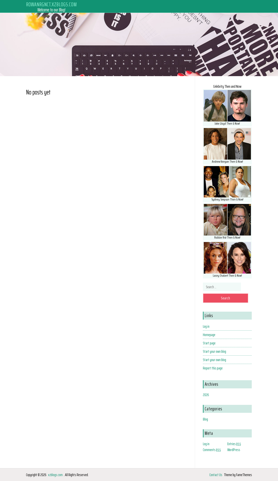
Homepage (209, 335)
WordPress (233, 450)
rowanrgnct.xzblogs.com (51, 4)
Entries (234, 444)
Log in (206, 326)
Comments (212, 450)
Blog (205, 419)
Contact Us (215, 475)
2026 (206, 395)
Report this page (213, 368)
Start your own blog (214, 351)
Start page (209, 343)
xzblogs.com (55, 475)
